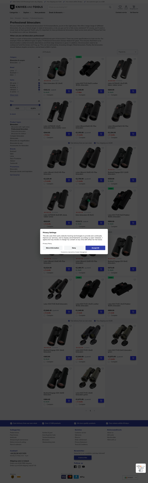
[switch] (141, 470)
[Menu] (144, 465)
